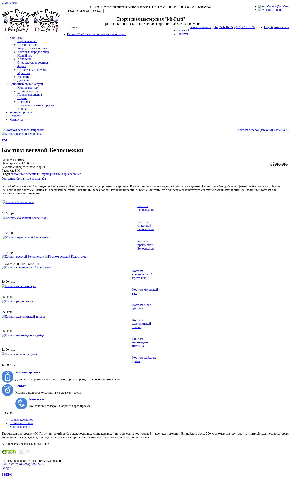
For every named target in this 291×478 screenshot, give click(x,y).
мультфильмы (51, 174)
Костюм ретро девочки (141, 306)
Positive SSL (10, 3)
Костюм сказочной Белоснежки (145, 225)
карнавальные (71, 174)
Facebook (183, 30)
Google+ (7, 468)
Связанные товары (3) (31, 178)
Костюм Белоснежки (145, 208)
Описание (8, 178)
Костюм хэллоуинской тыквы (141, 323)
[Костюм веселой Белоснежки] (23, 256)
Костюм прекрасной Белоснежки (145, 245)
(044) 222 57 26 (244, 27)
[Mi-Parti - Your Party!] (31, 31)
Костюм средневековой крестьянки (142, 274)
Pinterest (182, 34)
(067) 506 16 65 (223, 27)
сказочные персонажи (25, 174)
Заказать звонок (200, 27)
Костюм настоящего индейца (140, 342)
